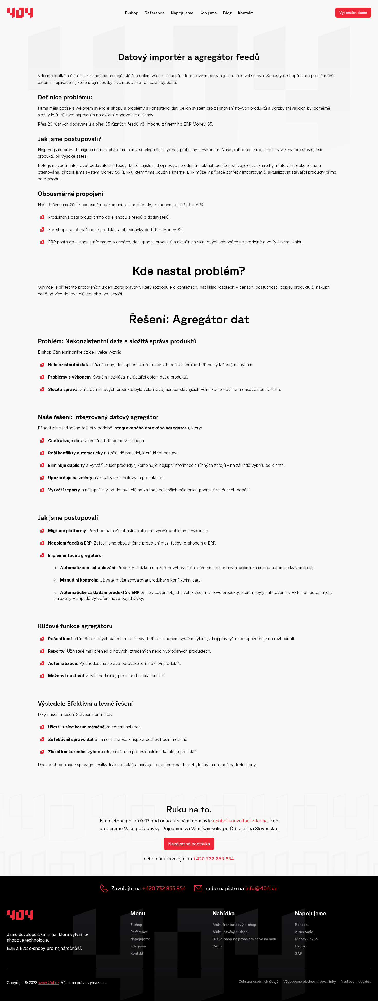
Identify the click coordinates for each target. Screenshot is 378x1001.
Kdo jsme (208, 13)
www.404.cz (48, 982)
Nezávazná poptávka (189, 843)
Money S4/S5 (306, 939)
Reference (155, 13)
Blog (227, 13)
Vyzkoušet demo (353, 13)
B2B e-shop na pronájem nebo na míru (244, 939)
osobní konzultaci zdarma (240, 820)
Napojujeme (182, 13)
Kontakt (245, 13)
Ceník (217, 946)
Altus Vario (304, 932)
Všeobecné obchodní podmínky (309, 981)
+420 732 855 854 (213, 859)
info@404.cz (261, 888)
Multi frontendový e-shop (234, 925)
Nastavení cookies (356, 981)
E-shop (131, 13)
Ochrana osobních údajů (258, 981)
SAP (298, 953)
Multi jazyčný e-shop (230, 932)
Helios (300, 946)
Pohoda (301, 925)
